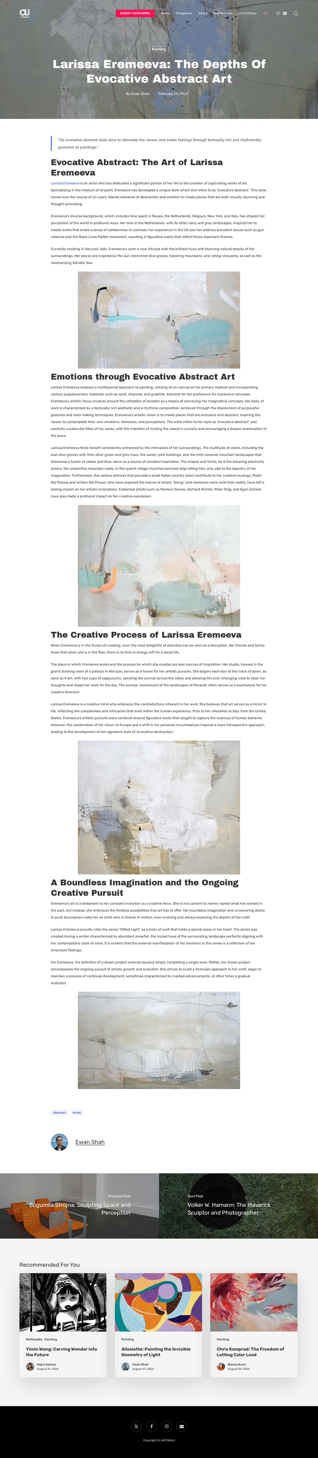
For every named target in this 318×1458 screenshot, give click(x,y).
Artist (76, 1113)
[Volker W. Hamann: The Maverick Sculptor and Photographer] (238, 1206)
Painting (159, 49)
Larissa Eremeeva (65, 183)
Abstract (59, 1113)
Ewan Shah (140, 94)
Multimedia (34, 1339)
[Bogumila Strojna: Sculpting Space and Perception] (79, 1206)
